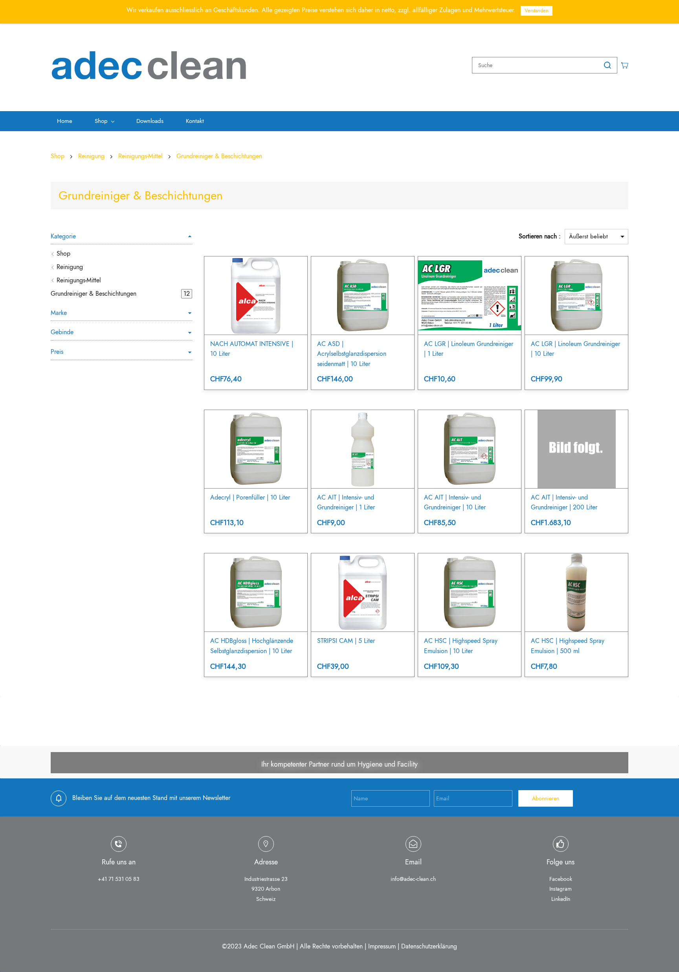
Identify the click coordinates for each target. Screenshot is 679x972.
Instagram (560, 889)
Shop (57, 156)
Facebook (560, 879)
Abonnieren (545, 798)
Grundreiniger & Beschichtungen (219, 156)
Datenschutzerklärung (429, 946)
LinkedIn (560, 899)
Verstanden (537, 10)
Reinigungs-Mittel (140, 156)
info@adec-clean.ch (413, 879)
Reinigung (91, 156)
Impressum (382, 946)
